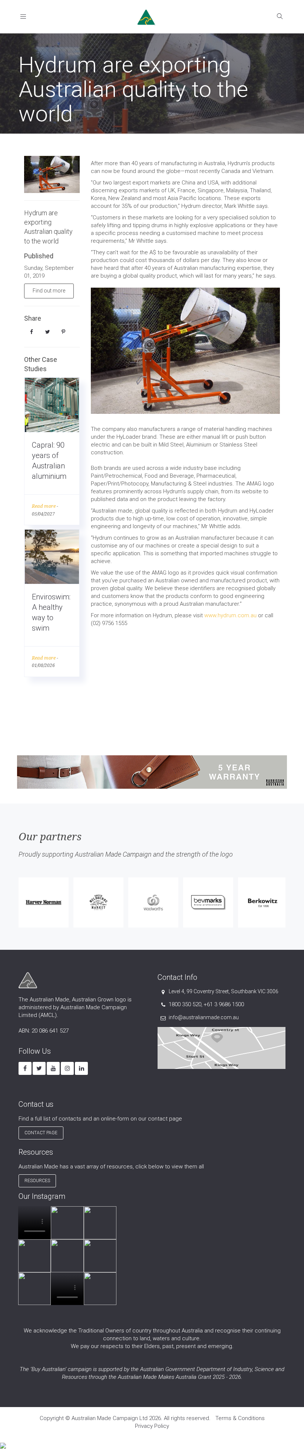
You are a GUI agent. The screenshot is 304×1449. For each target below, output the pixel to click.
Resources (37, 1180)
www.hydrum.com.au (230, 615)
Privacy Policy (152, 1426)
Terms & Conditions (240, 1418)
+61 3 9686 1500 (224, 1004)
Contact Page (40, 1132)
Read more (44, 506)
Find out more (49, 291)
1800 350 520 (185, 1004)
